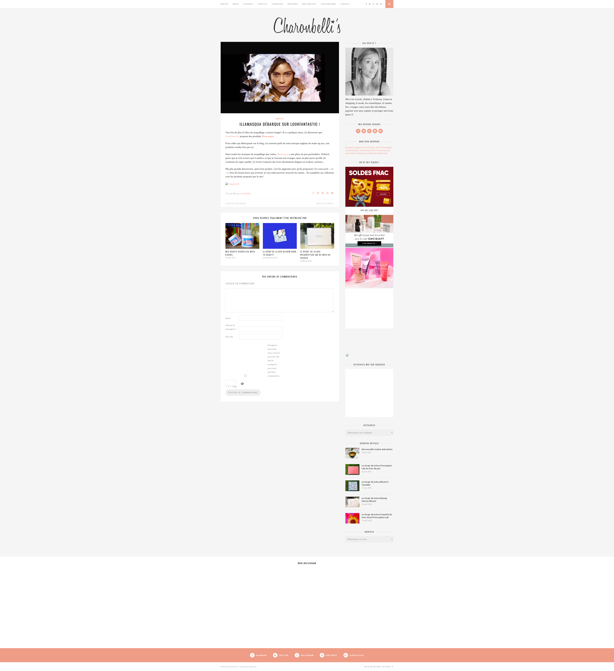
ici (330, 169)
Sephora (358, 147)
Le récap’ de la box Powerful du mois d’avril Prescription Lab (377, 516)
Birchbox (349, 147)
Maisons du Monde (367, 153)
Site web (229, 336)
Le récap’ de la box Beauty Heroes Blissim (374, 499)
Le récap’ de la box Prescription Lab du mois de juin (377, 467)
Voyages (248, 4)
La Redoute (364, 150)
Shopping (292, 4)
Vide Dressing (328, 4)
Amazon (354, 153)
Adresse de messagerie (230, 327)
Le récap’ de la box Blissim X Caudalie (375, 483)
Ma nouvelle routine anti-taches (377, 449)
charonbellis (245, 193)
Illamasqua (268, 136)
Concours (277, 4)
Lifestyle (262, 4)
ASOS (373, 150)
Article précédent (236, 203)
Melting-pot (309, 4)
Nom (228, 318)
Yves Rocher (369, 147)
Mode (236, 4)
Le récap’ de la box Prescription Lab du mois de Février (315, 254)
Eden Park (382, 153)
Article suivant (325, 203)
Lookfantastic (232, 136)
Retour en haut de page (377, 667)
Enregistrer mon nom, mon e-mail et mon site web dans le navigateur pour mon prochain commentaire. (274, 360)
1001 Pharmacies (384, 147)
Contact (345, 4)
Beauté (224, 4)
